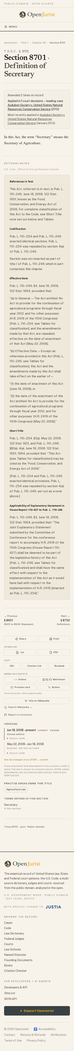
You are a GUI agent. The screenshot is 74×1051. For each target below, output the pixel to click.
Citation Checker (15, 970)
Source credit (17, 738)
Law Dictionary (14, 933)
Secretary (10, 804)
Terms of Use (13, 1040)
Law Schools (12, 949)
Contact (9, 1034)
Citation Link (34, 666)
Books (8, 965)
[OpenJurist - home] (37, 14)
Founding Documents (18, 960)
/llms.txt (9, 993)
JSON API (10, 999)
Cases (8, 922)
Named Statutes (15, 954)
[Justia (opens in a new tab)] (53, 907)
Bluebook (59, 666)
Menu (13, 26)
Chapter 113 (39, 42)
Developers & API (15, 987)
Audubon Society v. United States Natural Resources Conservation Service (36, 119)
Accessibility (44, 1029)
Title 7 (24, 42)
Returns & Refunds (33, 1034)
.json (22, 826)
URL (12, 666)
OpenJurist (10, 42)
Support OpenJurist (37, 1010)
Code (7, 928)
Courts (8, 944)
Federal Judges (14, 938)
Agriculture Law (15, 789)
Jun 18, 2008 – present (21, 730)
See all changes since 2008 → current (26, 759)
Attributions (58, 1034)
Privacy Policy (36, 1040)
